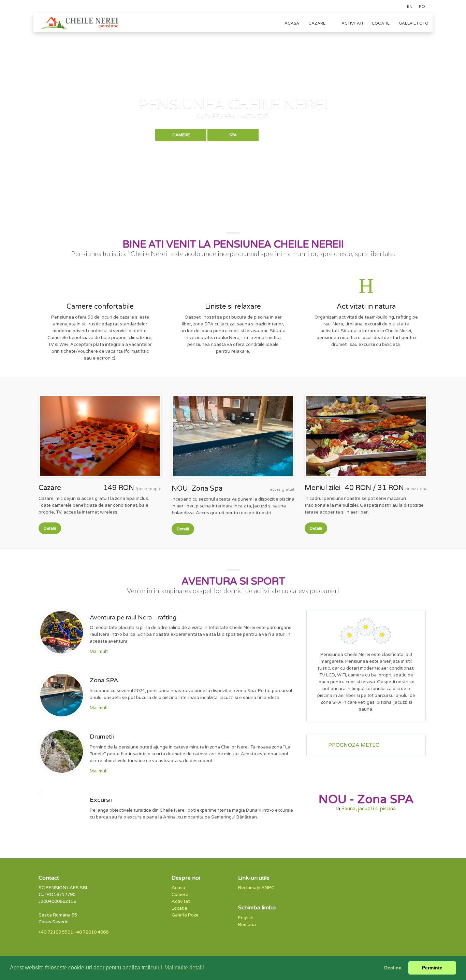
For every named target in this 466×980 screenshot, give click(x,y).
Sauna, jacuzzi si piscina (368, 809)
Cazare (317, 23)
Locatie (381, 23)
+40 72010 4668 (91, 932)
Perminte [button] (432, 967)
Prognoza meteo (354, 745)
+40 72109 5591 (56, 932)
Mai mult (99, 651)
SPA (233, 134)
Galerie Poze (185, 915)
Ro (422, 6)
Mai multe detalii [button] (184, 967)
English (245, 918)
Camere (181, 134)
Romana (247, 924)
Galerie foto (413, 23)
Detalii (50, 528)
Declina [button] (393, 967)
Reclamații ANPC (256, 888)
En (409, 6)
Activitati (352, 23)
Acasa (292, 23)
